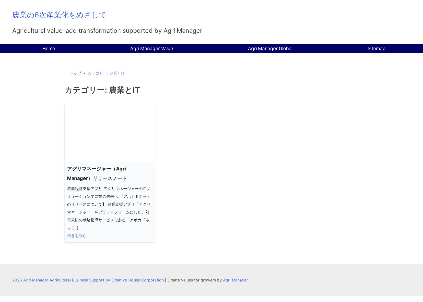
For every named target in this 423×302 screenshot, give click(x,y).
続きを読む (77, 235)
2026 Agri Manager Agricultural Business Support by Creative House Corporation (88, 280)
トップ (75, 73)
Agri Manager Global (270, 48)
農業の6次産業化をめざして (59, 14)
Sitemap (377, 48)
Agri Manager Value (151, 48)
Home (48, 48)
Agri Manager (235, 280)
